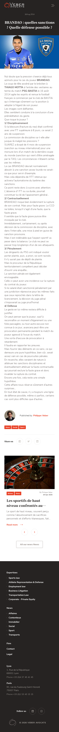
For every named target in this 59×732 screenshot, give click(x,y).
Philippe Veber (40, 415)
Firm (9, 643)
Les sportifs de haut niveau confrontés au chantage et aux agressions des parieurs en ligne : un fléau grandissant (29, 503)
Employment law (17, 586)
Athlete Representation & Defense (26, 582)
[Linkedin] (37, 441)
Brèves (10, 493)
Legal (9, 654)
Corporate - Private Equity (22, 599)
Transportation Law (19, 595)
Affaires (13, 613)
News (8, 427)
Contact (11, 648)
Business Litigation (18, 590)
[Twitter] (28, 441)
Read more (12, 524)
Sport (22, 427)
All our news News (29, 544)
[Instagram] (41, 711)
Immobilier (14, 621)
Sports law (14, 578)
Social (15, 427)
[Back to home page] (20, 5)
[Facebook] (20, 441)
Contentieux (15, 617)
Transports (14, 634)
